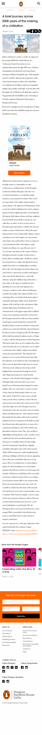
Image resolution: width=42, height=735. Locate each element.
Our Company (7, 630)
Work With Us (6, 633)
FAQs (24, 652)
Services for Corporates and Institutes (30, 645)
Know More (19, 173)
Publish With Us (7, 636)
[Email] (28, 31)
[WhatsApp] (39, 31)
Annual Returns (28, 641)
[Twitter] (36, 31)
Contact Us (26, 649)
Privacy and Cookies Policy (30, 631)
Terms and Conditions (30, 635)
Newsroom (6, 645)
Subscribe (21, 616)
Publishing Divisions (8, 639)
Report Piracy (27, 638)
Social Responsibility (9, 642)
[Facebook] (32, 31)
